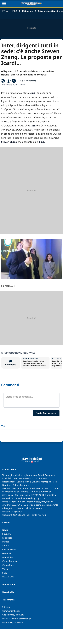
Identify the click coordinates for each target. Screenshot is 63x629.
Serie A (5, 545)
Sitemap (6, 607)
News (5, 529)
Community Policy (11, 610)
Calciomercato (9, 549)
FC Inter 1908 (9, 11)
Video (5, 569)
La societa (7, 537)
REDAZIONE (8, 576)
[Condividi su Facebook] (8, 81)
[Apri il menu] (4, 3)
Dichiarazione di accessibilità (16, 618)
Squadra (6, 533)
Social (5, 572)
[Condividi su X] (14, 81)
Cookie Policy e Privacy (13, 614)
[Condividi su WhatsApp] (3, 81)
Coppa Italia (8, 565)
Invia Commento (46, 413)
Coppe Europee (9, 561)
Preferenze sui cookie (12, 622)
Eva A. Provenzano (28, 80)
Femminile (7, 557)
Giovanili (6, 553)
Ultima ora (27, 11)
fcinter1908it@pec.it (12, 511)
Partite (5, 541)
